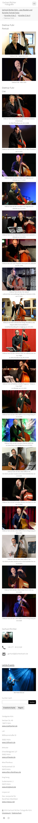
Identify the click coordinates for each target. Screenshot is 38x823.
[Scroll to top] (33, 818)
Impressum (6, 813)
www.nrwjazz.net (8, 801)
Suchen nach (7, 698)
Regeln (20, 708)
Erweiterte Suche (9, 708)
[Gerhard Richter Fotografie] (9, 4)
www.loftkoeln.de (8, 742)
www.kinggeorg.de (9, 787)
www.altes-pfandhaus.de (11, 772)
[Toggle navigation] (34, 3)
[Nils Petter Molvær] (19, 679)
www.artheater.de (8, 757)
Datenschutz (16, 813)
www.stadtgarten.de (9, 726)
